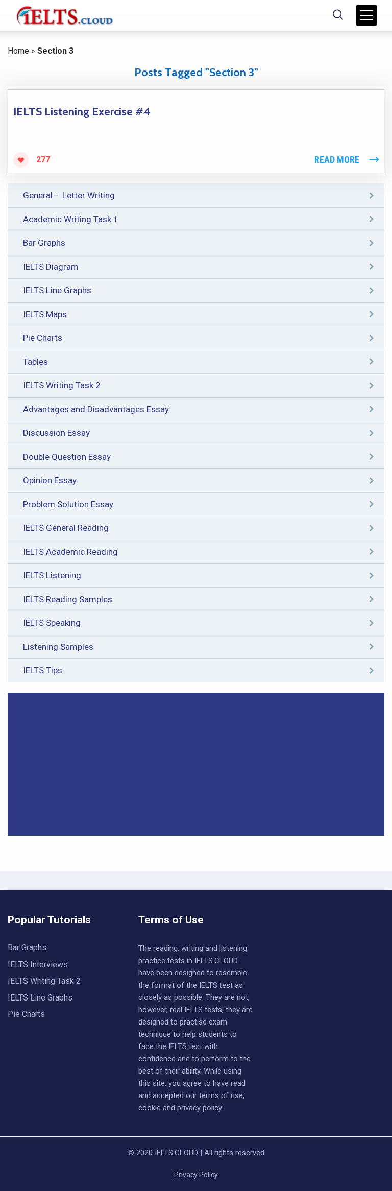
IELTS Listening (52, 575)
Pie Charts (42, 337)
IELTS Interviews (38, 964)
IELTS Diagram (51, 266)
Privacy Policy (196, 1175)
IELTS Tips (42, 670)
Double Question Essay (67, 456)
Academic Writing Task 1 (70, 219)
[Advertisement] (196, 764)
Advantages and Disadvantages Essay (96, 409)
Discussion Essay (56, 432)
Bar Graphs (44, 242)
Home (18, 51)
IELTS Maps (45, 314)
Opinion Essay (50, 480)
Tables (35, 361)
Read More (336, 159)
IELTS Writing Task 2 (62, 385)
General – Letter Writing (69, 195)
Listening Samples (58, 646)
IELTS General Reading (66, 527)
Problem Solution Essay (68, 504)
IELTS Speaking (52, 622)
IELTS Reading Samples (67, 599)
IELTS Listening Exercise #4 (82, 111)
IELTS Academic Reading (70, 551)
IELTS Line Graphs (57, 290)
